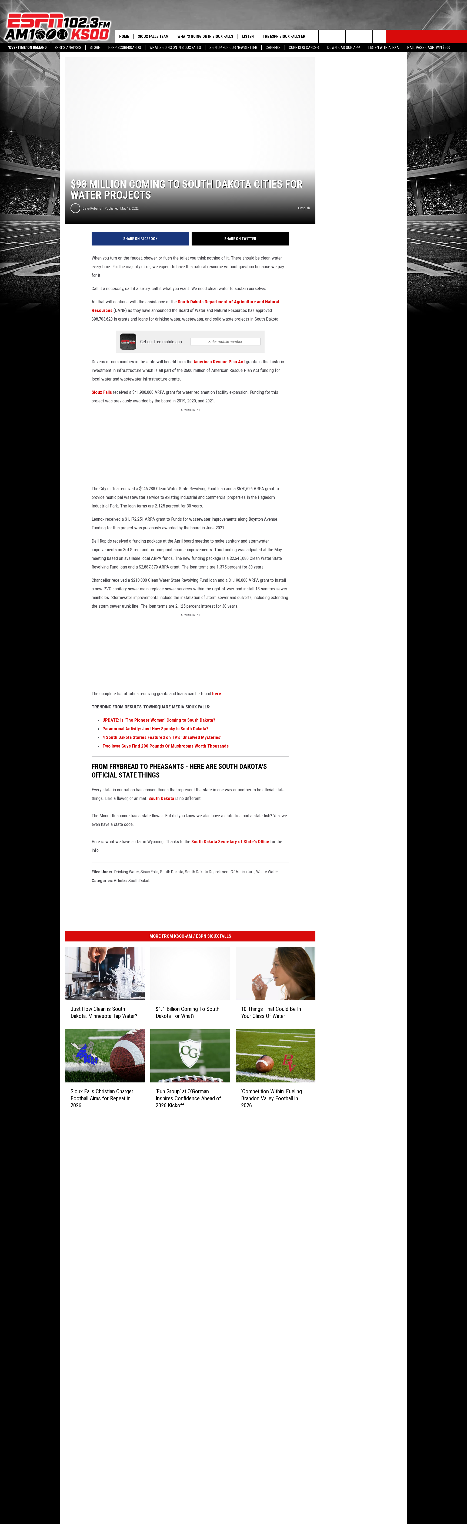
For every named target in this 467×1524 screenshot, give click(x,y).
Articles (120, 881)
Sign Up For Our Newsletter (233, 47)
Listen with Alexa (383, 47)
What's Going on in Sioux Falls (175, 47)
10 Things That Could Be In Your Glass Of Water (271, 1012)
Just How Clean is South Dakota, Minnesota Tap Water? (104, 1012)
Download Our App (343, 47)
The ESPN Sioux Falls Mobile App (292, 36)
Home (124, 36)
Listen (248, 36)
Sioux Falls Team (153, 36)
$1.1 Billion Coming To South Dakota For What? (187, 1012)
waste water (267, 872)
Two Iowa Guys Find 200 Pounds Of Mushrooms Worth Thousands (165, 746)
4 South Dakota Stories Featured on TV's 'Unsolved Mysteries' (161, 737)
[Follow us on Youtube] (379, 36)
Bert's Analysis (68, 47)
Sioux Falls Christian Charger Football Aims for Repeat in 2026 (102, 1098)
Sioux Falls (102, 392)
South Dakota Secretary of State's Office (230, 841)
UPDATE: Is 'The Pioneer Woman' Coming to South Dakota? (158, 720)
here (216, 693)
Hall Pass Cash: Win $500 (428, 47)
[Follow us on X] (365, 36)
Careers (273, 47)
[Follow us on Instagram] (352, 36)
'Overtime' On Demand (27, 47)
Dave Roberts (91, 208)
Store (95, 47)
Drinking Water (126, 872)
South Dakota (161, 798)
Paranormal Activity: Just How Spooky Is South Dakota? (155, 728)
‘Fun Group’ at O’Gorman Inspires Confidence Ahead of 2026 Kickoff (188, 1098)
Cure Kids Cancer (304, 47)
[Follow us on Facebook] (338, 36)
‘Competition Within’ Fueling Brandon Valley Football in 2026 (271, 1098)
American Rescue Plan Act (219, 361)
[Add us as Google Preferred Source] (325, 36)
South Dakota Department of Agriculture (220, 872)
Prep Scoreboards (124, 47)
